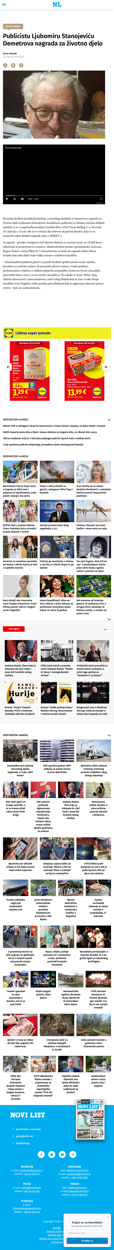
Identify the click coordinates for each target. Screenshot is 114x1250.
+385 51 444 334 (31, 1191)
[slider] (54, 195)
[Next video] (14, 199)
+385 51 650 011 (31, 1174)
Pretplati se (87, 1240)
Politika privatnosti (57, 1231)
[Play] (7, 199)
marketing (22, 1143)
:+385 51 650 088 (79, 1177)
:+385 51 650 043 (31, 1212)
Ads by (98, 203)
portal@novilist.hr (31, 1187)
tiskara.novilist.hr (77, 1187)
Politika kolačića (57, 1235)
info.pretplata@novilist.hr (27, 1208)
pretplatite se (24, 1136)
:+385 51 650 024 (79, 1194)
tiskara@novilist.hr (78, 1191)
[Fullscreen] (101, 199)
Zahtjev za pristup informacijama (57, 1238)
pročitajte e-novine (28, 1129)
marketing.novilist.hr (77, 1170)
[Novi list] (57, 4)
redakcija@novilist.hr (31, 1170)
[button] (106, 367)
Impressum (57, 1242)
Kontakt (57, 1228)
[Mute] (22, 199)
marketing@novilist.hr (79, 1174)
